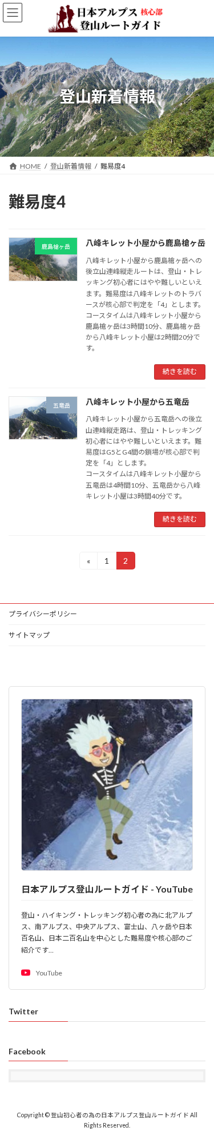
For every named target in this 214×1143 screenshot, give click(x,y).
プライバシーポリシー (43, 614)
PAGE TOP (197, 1096)
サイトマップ (29, 635)
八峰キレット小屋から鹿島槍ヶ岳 (145, 243)
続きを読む (180, 371)
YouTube (49, 973)
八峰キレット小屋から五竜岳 (137, 402)
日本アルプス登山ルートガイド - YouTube (107, 888)
